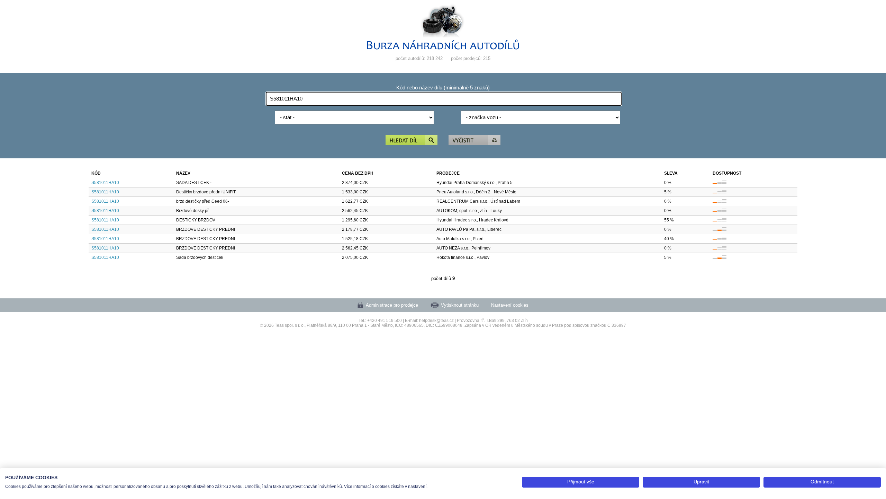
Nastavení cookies (509, 305)
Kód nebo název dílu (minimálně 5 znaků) (443, 87)
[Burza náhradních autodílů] (443, 48)
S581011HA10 (105, 182)
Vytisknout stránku (460, 305)
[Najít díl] (411, 140)
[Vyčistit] (474, 140)
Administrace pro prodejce (392, 305)
